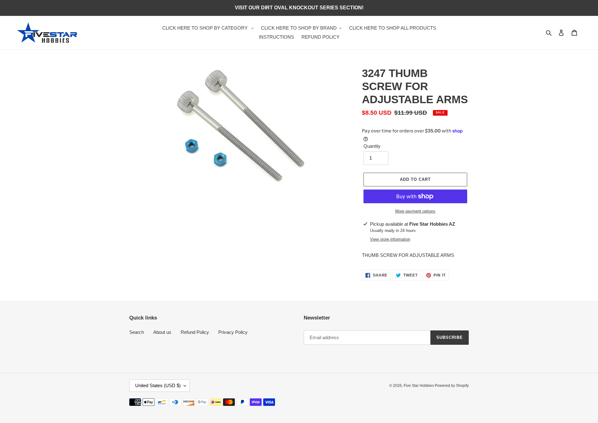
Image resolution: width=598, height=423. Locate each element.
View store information (390, 239)
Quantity (372, 146)
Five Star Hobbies (419, 385)
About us (162, 332)
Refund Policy (195, 332)
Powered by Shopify (452, 385)
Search (136, 332)
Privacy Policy (233, 332)
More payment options (415, 211)
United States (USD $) (158, 385)
